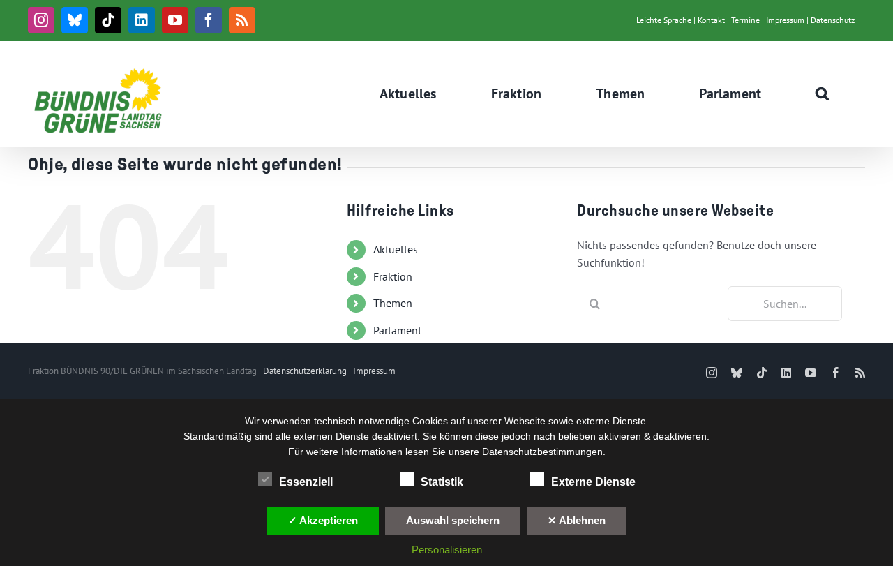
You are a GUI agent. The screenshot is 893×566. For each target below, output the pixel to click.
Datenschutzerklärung (305, 371)
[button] (822, 93)
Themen (392, 303)
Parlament (397, 330)
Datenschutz (833, 20)
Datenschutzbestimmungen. (544, 451)
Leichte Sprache (663, 20)
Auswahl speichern (453, 520)
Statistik (442, 482)
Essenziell (306, 482)
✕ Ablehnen (577, 520)
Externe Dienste (593, 482)
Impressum (785, 20)
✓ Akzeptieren (323, 520)
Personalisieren (447, 550)
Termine (745, 20)
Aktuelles (395, 249)
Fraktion (392, 276)
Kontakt (711, 20)
